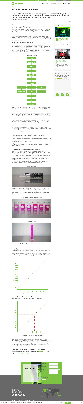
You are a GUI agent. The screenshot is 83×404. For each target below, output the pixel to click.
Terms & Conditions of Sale (20, 400)
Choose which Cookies (60, 402)
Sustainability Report (34, 400)
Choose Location (59, 0)
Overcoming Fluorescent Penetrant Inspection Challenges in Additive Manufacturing (62, 39)
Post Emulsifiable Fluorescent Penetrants (23, 353)
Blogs (15, 6)
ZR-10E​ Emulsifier (42, 351)
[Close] (82, 402)
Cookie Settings (59, 78)
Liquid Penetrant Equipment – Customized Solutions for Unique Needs (62, 61)
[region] (41, 402)
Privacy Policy (13, 400)
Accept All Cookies (67, 402)
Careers (30, 400)
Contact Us (26, 400)
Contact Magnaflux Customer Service (17, 392)
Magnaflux (12, 6)
